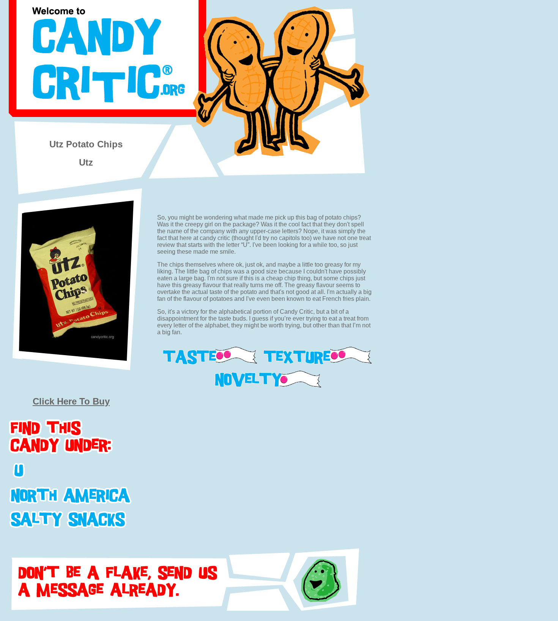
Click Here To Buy (71, 401)
